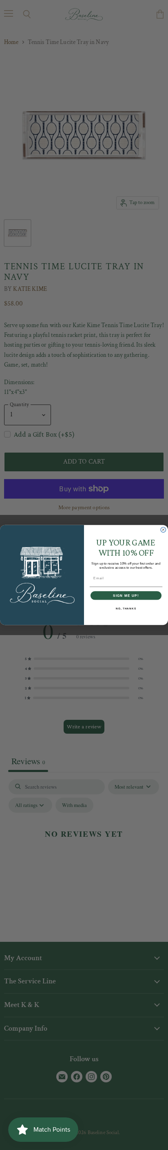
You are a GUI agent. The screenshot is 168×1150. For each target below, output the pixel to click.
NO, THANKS (126, 608)
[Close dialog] (163, 529)
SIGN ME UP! (126, 595)
